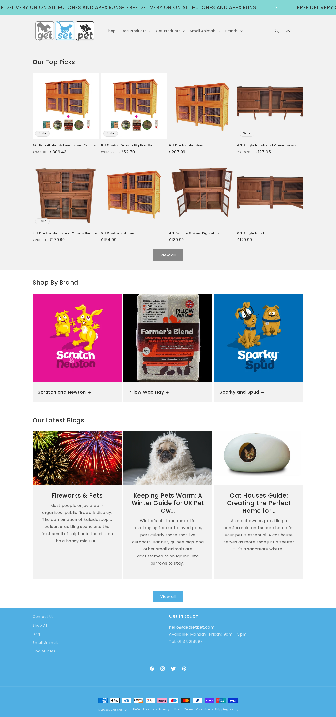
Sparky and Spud (239, 392)
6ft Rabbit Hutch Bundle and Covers (64, 146)
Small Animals (46, 642)
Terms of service (197, 709)
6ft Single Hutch (251, 233)
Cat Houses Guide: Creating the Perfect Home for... (259, 502)
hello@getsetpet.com (191, 627)
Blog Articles (44, 651)
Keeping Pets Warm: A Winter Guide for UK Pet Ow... (168, 502)
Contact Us (43, 616)
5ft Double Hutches (118, 233)
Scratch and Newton (62, 392)
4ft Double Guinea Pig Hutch (194, 233)
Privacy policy (169, 709)
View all (168, 255)
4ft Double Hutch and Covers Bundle (65, 233)
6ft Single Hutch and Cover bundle (267, 146)
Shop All (40, 625)
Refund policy (143, 709)
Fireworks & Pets (77, 495)
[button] (136, 31)
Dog (36, 633)
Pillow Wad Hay (146, 392)
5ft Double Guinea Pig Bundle (126, 146)
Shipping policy (226, 709)
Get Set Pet (119, 710)
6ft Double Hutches (186, 146)
